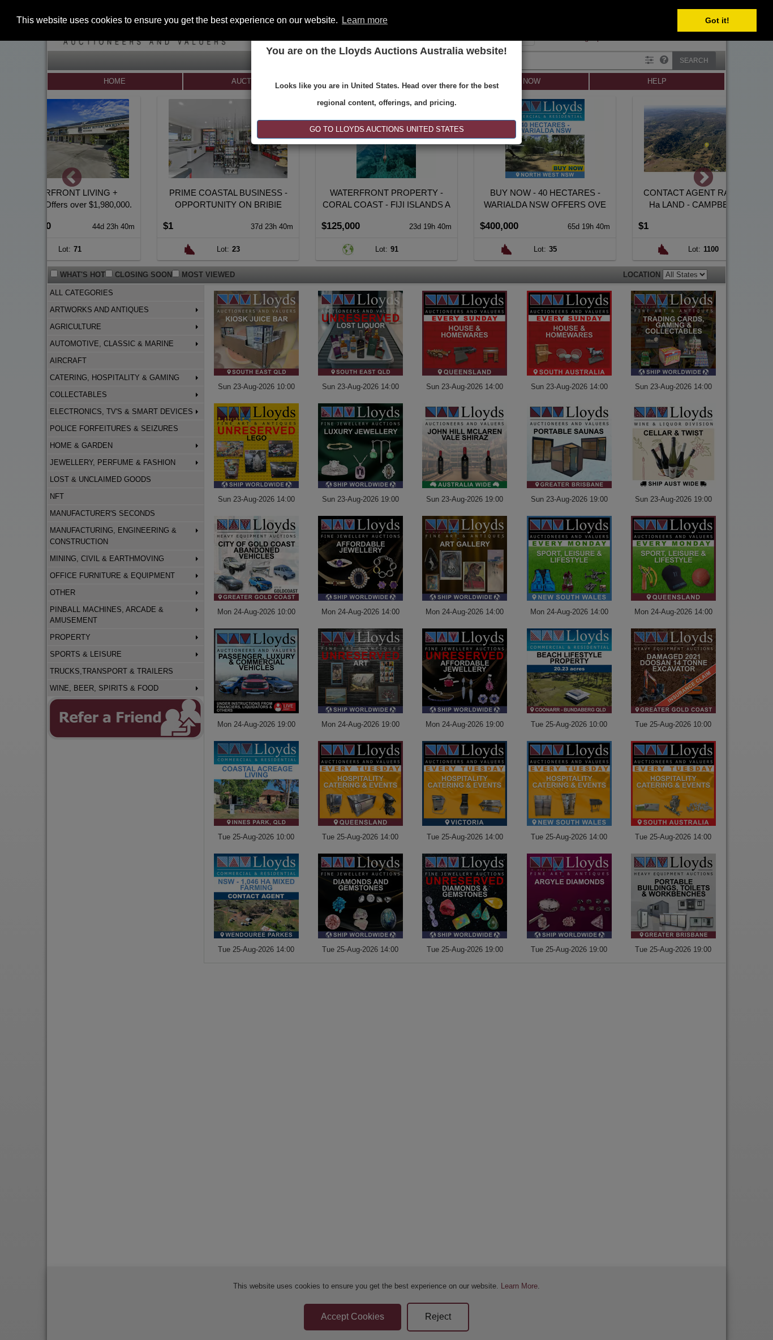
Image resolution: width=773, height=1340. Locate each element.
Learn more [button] (365, 20)
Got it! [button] (717, 20)
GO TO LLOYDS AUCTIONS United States (387, 129)
